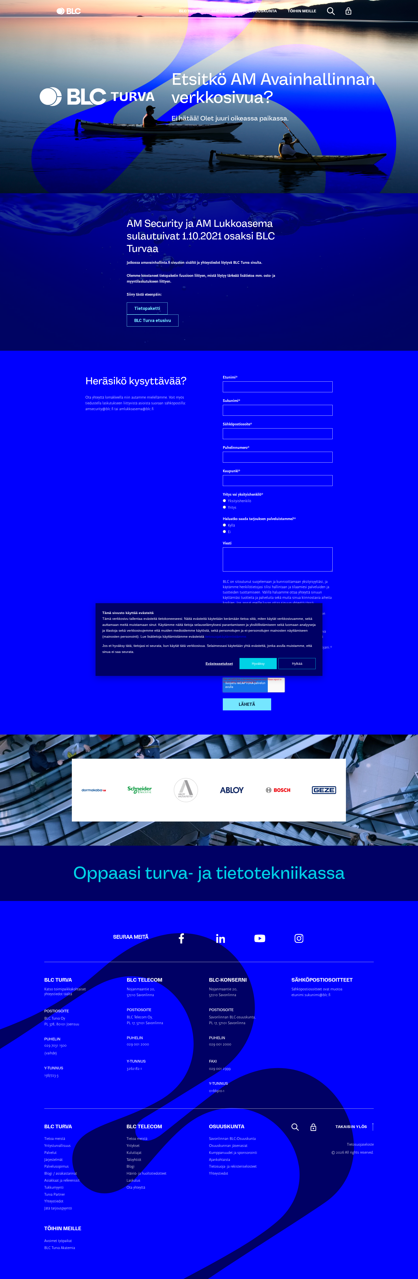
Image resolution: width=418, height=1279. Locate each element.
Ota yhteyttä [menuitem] (136, 1188)
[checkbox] (278, 504)
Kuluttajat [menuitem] (134, 1153)
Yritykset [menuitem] (133, 1146)
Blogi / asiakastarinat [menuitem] (60, 1174)
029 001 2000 (138, 1044)
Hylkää (297, 663)
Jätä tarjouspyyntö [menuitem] (58, 1208)
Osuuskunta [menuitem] (226, 1126)
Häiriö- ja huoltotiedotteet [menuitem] (146, 1174)
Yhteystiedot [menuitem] (53, 1201)
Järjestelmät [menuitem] (53, 1160)
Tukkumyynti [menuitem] (54, 1188)
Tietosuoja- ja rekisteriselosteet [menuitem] (233, 1167)
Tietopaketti (147, 308)
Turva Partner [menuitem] (54, 1195)
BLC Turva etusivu (152, 320)
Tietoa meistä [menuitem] (54, 1139)
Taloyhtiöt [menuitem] (134, 1160)
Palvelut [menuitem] (50, 1153)
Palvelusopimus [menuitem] (56, 1167)
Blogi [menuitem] (130, 1167)
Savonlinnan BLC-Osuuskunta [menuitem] (232, 1139)
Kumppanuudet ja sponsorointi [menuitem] (233, 1153)
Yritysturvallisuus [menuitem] (57, 1146)
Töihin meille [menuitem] (62, 1228)
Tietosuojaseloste (360, 1145)
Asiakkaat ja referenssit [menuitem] (62, 1181)
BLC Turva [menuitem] (58, 1126)
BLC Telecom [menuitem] (144, 1126)
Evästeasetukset (219, 663)
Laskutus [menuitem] (133, 1181)
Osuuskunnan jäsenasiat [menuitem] (228, 1146)
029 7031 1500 (55, 1046)
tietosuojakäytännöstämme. (226, 636)
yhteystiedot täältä (58, 994)
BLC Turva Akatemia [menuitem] (59, 1248)
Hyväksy (258, 663)
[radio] (278, 501)
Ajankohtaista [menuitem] (219, 1160)
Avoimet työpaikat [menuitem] (58, 1241)
